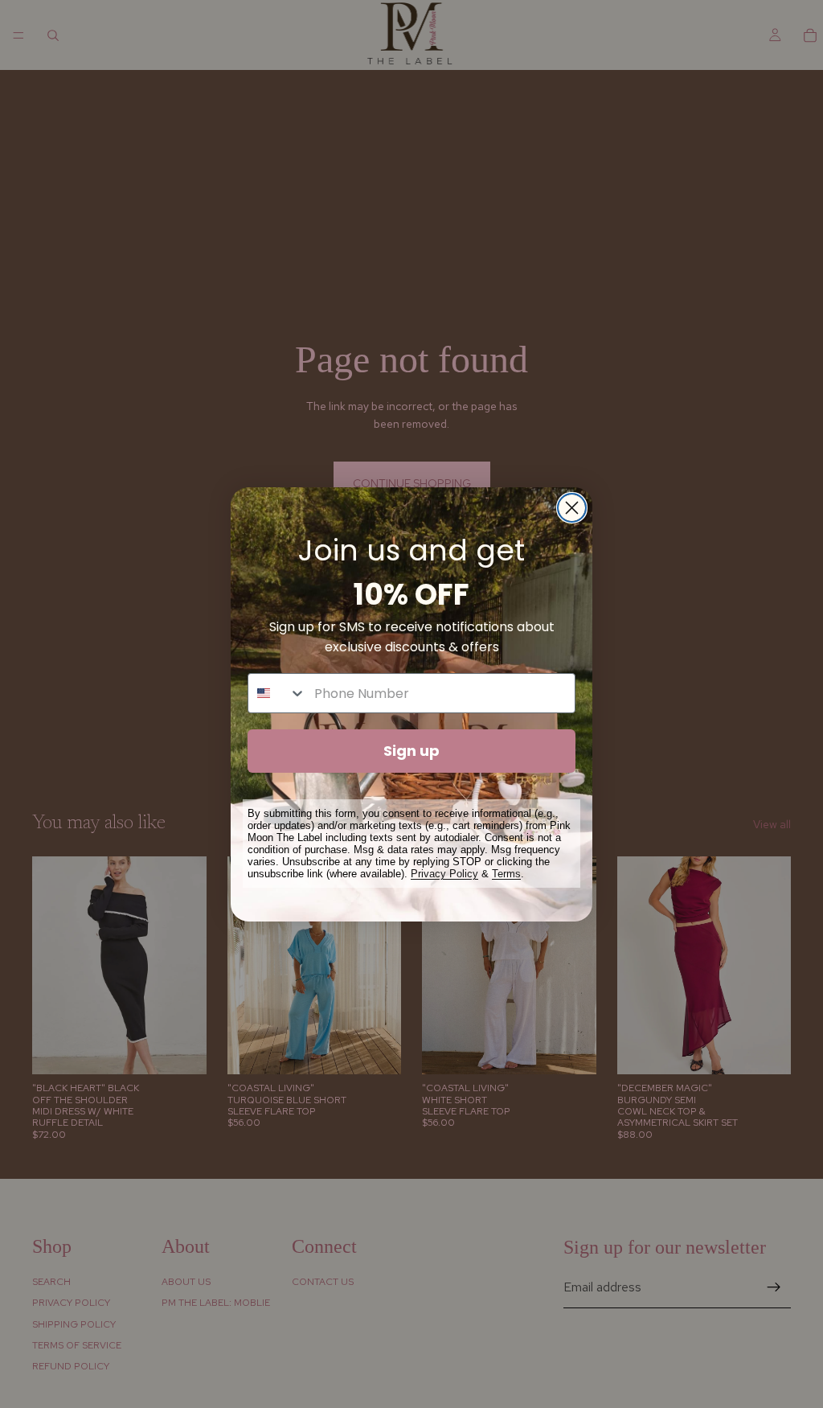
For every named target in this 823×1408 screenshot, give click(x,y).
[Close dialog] (572, 508)
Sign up (411, 751)
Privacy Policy (444, 874)
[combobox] (277, 693)
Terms (506, 874)
